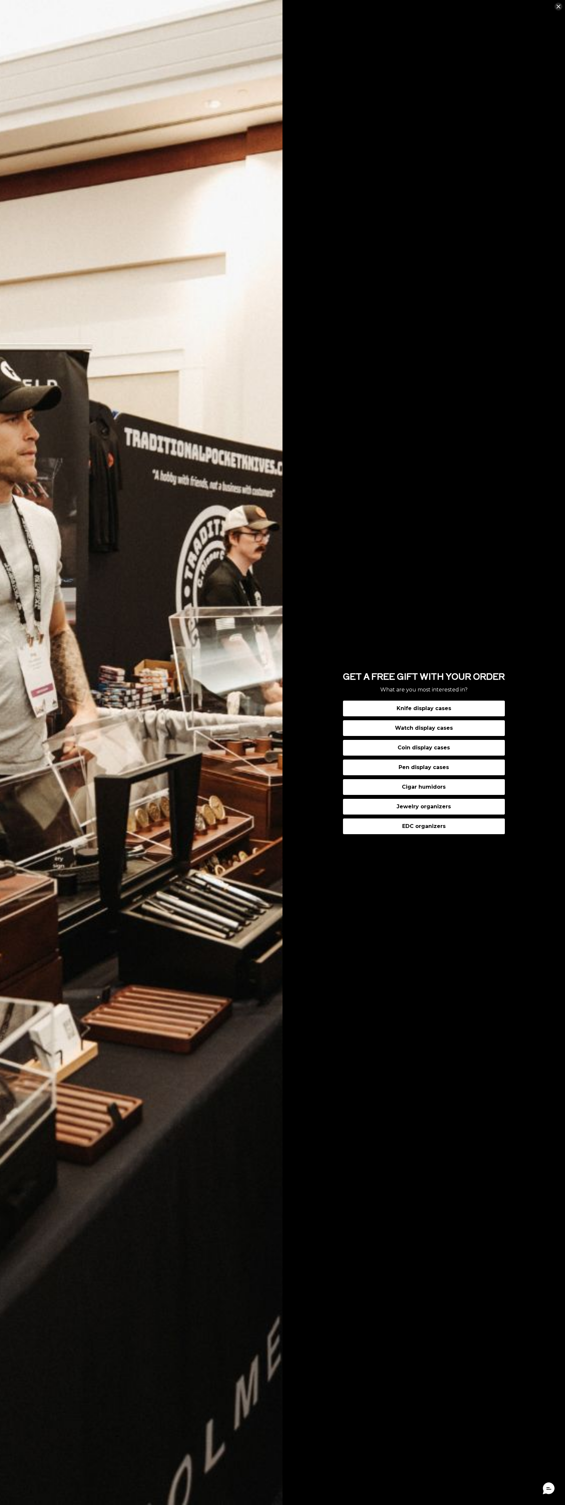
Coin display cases (424, 747)
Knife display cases (424, 708)
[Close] (558, 6)
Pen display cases (424, 767)
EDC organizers (424, 826)
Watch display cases (424, 728)
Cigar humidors (424, 787)
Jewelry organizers (424, 806)
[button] (548, 1488)
